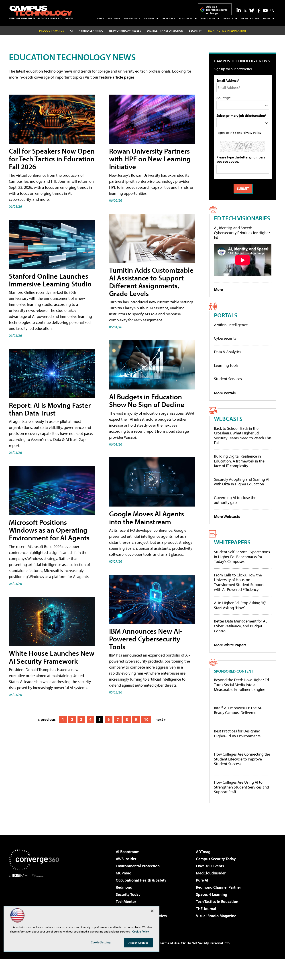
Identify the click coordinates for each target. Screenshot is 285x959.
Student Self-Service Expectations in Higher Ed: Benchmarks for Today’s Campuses (242, 556)
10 (146, 719)
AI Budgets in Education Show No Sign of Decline (146, 400)
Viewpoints (132, 18)
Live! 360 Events (210, 865)
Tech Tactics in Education (217, 901)
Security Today (128, 894)
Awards (149, 18)
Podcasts (186, 18)
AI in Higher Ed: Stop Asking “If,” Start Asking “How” (239, 605)
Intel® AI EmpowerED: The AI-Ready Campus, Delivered (238, 710)
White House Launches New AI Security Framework (51, 657)
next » (160, 719)
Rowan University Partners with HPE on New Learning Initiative (150, 158)
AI (71, 30)
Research (169, 18)
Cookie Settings (101, 942)
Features (114, 18)
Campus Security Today (216, 858)
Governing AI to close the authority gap (235, 500)
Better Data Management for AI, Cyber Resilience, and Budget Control (240, 625)
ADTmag (203, 851)
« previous (47, 719)
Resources (208, 18)
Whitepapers (232, 542)
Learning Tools (226, 365)
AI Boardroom (127, 851)
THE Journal (206, 908)
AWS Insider (126, 858)
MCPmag (123, 873)
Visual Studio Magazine (216, 915)
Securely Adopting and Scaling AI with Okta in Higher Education (241, 482)
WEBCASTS (228, 418)
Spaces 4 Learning (211, 894)
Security (195, 30)
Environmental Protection (138, 865)
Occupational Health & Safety (141, 880)
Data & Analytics (227, 351)
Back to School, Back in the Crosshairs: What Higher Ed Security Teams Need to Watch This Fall (242, 435)
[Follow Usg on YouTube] (265, 10)
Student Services (228, 378)
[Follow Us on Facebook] (258, 10)
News (100, 18)
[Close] (152, 911)
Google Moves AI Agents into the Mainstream (146, 517)
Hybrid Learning (91, 30)
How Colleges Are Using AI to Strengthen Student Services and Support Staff (241, 787)
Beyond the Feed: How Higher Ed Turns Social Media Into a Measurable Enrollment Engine (241, 684)
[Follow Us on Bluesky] (251, 10)
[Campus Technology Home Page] (41, 12)
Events (228, 18)
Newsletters (250, 18)
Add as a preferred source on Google (217, 9)
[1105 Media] (35, 900)
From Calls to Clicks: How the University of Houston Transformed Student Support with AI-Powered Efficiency (239, 582)
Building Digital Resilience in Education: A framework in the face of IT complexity (239, 461)
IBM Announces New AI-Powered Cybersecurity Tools (145, 638)
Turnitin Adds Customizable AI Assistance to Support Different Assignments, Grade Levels (151, 282)
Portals (225, 315)
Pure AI (202, 880)
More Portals (225, 392)
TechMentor (126, 901)
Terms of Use (169, 943)
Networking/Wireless (125, 30)
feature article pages (116, 77)
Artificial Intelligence (231, 324)
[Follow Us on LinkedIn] (238, 10)
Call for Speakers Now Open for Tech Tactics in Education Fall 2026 (52, 158)
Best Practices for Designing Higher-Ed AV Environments (237, 733)
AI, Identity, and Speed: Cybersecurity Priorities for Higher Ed (242, 232)
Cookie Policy (140, 931)
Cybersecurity (225, 338)
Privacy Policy (251, 132)
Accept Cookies (138, 942)
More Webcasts (227, 516)
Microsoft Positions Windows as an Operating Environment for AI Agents (49, 530)
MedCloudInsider (211, 873)
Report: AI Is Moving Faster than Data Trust (50, 409)
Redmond (124, 887)
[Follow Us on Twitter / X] (245, 10)
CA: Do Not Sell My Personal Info (205, 943)
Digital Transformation (165, 30)
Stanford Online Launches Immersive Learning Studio (50, 280)
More (267, 18)
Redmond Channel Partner (218, 887)
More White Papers (230, 644)
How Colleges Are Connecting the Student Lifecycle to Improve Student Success (242, 759)
